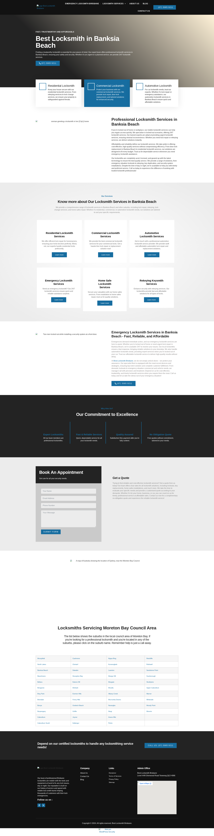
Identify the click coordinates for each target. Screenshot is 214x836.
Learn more (59, 255)
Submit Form (50, 532)
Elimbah (75, 688)
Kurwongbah (112, 664)
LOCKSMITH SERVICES (113, 4)
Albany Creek (113, 694)
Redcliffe (149, 658)
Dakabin (75, 670)
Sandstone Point (152, 670)
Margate (111, 682)
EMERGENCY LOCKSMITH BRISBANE (82, 4)
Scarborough (151, 676)
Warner (149, 694)
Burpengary (41, 711)
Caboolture (41, 717)
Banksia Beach (42, 670)
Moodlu (111, 688)
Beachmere (41, 676)
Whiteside (149, 699)
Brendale (40, 699)
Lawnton (111, 670)
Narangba (111, 705)
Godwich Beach (78, 705)
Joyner (75, 717)
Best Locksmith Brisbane (123, 361)
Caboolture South (43, 723)
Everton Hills (77, 694)
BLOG (145, 4)
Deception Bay (78, 676)
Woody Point (150, 705)
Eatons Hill (76, 682)
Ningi (110, 711)
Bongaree (40, 688)
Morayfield (41, 658)
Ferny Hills (76, 699)
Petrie (110, 723)
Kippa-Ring (112, 658)
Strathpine (150, 682)
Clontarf (75, 664)
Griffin (75, 711)
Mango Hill (112, 676)
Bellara (39, 682)
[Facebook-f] (39, 805)
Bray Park (40, 694)
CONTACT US (144, 11)
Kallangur (76, 723)
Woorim (149, 711)
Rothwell (149, 664)
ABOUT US (134, 4)
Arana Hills (112, 717)
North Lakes (41, 664)
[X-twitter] (43, 805)
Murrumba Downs (114, 699)
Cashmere (76, 658)
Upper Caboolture (152, 688)
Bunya (39, 705)
